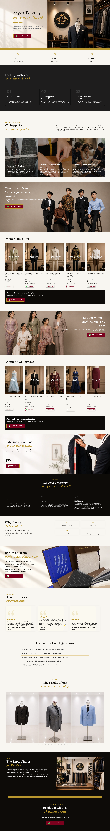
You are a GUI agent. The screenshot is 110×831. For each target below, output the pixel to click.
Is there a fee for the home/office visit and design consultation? (44, 649)
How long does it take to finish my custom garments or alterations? (46, 657)
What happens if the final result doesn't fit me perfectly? (42, 665)
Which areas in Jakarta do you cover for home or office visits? (44, 653)
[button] (55, 650)
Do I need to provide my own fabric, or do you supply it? (42, 661)
